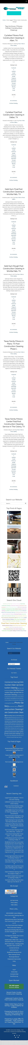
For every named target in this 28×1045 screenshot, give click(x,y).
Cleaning (20, 610)
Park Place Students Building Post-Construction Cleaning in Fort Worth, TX (14, 861)
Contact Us (14, 767)
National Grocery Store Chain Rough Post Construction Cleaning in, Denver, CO (14, 921)
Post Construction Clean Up (13, 706)
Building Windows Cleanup (7, 625)
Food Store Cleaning (16, 603)
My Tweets (14, 672)
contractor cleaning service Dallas (8, 609)
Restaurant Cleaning (16, 721)
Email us (14, 771)
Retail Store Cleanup (10, 728)
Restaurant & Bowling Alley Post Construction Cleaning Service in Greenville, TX (14, 931)
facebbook (14, 781)
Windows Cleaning (10, 737)
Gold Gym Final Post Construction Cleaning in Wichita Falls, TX (13, 191)
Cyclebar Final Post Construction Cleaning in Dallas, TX (13, 114)
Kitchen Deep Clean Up (17, 625)
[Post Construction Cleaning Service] (14, 546)
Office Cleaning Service (14, 954)
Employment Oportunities (14, 959)
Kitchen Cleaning (11, 696)
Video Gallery (9, 735)
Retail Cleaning (21, 617)
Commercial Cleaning (12, 682)
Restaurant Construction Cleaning (13, 724)
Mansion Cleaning (10, 698)
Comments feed (14, 974)
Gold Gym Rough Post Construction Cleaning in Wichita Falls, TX (13, 268)
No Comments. (13, 100)
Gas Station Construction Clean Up (12, 610)
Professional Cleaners (19, 612)
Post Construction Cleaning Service (14, 762)
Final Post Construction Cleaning (14, 623)
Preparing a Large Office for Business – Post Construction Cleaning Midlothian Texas (14, 1021)
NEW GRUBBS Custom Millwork (14, 913)
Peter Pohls (21, 43)
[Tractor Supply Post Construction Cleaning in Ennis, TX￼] (14, 532)
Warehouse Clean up (7, 603)
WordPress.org (14, 976)
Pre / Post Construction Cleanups (14, 925)
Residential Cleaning (11, 717)
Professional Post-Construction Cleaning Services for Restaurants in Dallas (14, 851)
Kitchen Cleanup (18, 696)
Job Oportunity (14, 900)
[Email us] (14, 575)
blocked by (14, 986)
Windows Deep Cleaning (17, 737)
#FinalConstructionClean (8, 629)
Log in (14, 969)
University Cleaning (17, 614)
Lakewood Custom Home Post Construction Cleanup (14, 999)
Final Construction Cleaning (20, 615)
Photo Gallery (13, 45)
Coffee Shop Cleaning (18, 619)
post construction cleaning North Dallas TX (9, 617)
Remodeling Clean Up (11, 715)
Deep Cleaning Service (9, 690)
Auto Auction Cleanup (17, 629)
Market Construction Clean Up (11, 607)
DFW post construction (22, 607)
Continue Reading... (13, 103)
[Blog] (14, 589)
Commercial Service (14, 948)
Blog (14, 776)
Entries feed (14, 972)
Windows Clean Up (20, 735)
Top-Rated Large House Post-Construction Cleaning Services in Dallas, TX (14, 867)
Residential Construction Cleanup (15, 719)
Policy (14, 961)
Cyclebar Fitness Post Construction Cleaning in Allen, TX (13, 38)
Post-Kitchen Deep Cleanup (21, 630)
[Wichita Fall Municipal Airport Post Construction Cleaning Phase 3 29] (14, 517)
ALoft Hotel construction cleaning (12, 621)
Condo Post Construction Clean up (15, 627)
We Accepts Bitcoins (14, 957)
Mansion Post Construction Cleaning (15, 700)
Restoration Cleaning (12, 726)
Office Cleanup (11, 703)
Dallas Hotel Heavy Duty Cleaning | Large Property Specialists (14, 1005)
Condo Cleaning (22, 621)
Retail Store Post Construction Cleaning (14, 729)
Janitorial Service (14, 950)
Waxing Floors (14, 735)
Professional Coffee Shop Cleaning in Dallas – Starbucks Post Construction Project (14, 825)
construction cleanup (14, 605)
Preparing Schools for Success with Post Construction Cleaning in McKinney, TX (14, 1013)
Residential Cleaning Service (14, 952)
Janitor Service (19, 694)
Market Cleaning (18, 609)
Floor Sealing (13, 630)
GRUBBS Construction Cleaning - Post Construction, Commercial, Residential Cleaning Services (15, 1031)
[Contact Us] (14, 561)
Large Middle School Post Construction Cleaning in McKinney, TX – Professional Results (14, 811)
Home (4, 20)
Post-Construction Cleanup (13, 712)
